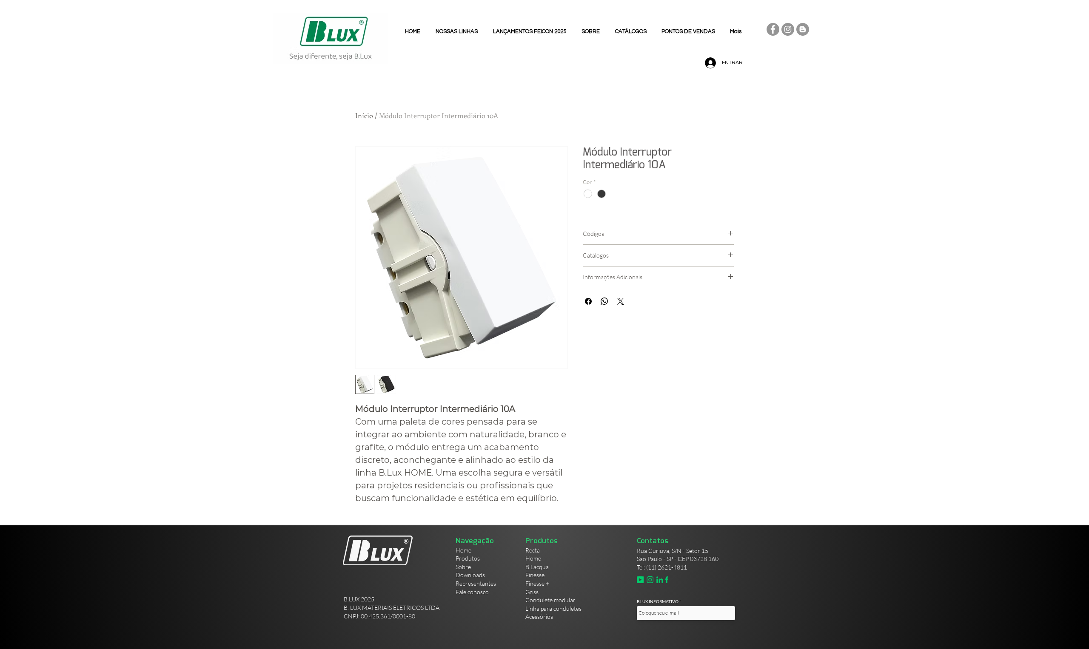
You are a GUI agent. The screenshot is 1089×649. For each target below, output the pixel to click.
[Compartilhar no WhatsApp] (604, 301)
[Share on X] (621, 301)
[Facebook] (773, 29)
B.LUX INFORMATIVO (657, 601)
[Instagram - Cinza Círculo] (787, 29)
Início (364, 115)
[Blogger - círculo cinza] (802, 29)
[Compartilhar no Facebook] (588, 301)
